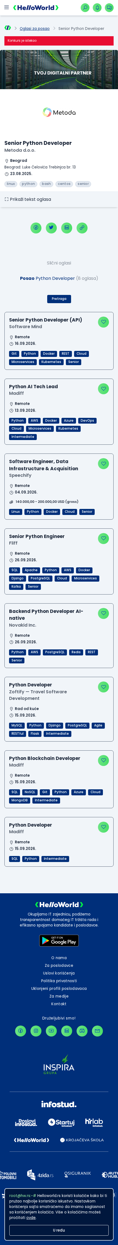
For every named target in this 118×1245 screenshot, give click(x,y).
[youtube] (51, 1031)
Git (14, 353)
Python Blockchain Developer (44, 758)
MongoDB (20, 800)
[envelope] (97, 1031)
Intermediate (23, 437)
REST (65, 353)
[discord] (82, 1031)
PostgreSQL (40, 578)
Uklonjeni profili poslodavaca (59, 988)
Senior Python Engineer (37, 536)
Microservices (23, 362)
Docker (49, 353)
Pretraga (59, 299)
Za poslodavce (59, 965)
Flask (35, 733)
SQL (15, 570)
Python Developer (30, 684)
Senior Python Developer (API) (45, 320)
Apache (31, 570)
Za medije (59, 996)
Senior (73, 362)
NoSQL (30, 792)
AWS (34, 420)
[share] (82, 227)
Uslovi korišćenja (59, 973)
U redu (59, 1230)
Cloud (81, 353)
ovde (31, 1217)
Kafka (16, 586)
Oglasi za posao (35, 28)
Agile (98, 725)
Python (30, 353)
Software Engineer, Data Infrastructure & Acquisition (43, 465)
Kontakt (58, 1004)
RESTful (18, 733)
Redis (76, 652)
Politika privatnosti (59, 981)
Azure (69, 420)
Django (18, 578)
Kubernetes (51, 362)
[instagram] (35, 1031)
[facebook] (35, 227)
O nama (59, 957)
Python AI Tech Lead (33, 386)
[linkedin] (66, 227)
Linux (16, 511)
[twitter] (51, 227)
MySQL (17, 725)
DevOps (87, 420)
